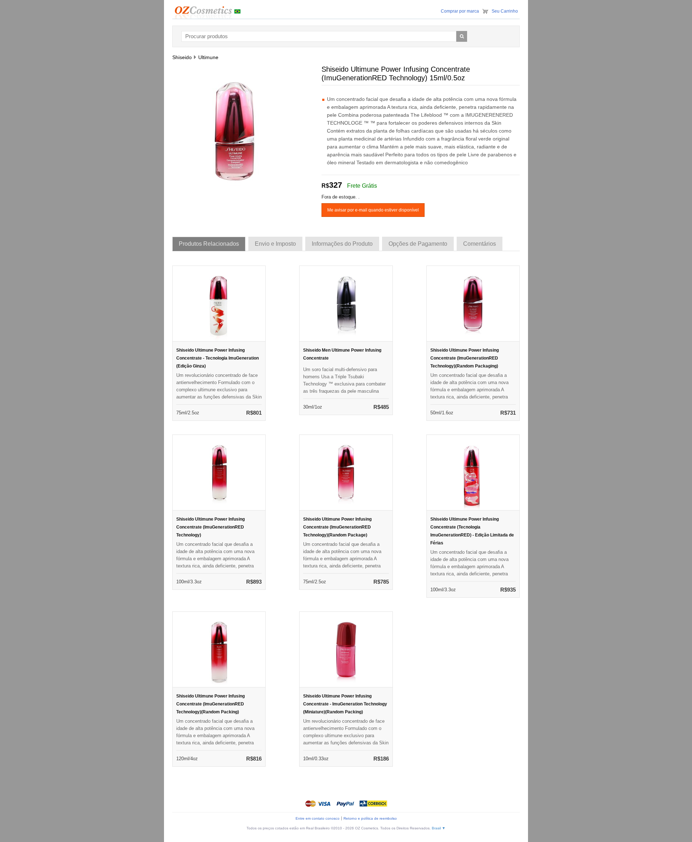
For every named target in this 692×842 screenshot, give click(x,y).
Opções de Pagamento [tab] (418, 244)
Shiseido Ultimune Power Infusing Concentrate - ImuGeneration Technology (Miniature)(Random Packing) (345, 704)
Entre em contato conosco (318, 818)
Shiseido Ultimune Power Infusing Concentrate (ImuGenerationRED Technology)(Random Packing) (210, 704)
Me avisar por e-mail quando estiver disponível (373, 210)
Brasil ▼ (438, 828)
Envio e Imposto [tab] (275, 244)
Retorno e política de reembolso (370, 818)
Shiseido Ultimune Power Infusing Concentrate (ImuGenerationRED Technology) (210, 527)
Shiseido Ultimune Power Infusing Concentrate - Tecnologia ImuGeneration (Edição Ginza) (217, 358)
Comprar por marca (460, 11)
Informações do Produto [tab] (342, 244)
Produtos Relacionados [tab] (209, 244)
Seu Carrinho (505, 11)
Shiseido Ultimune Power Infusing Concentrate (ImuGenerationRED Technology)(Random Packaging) (464, 358)
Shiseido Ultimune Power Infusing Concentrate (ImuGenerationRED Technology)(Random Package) (337, 527)
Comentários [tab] (479, 244)
